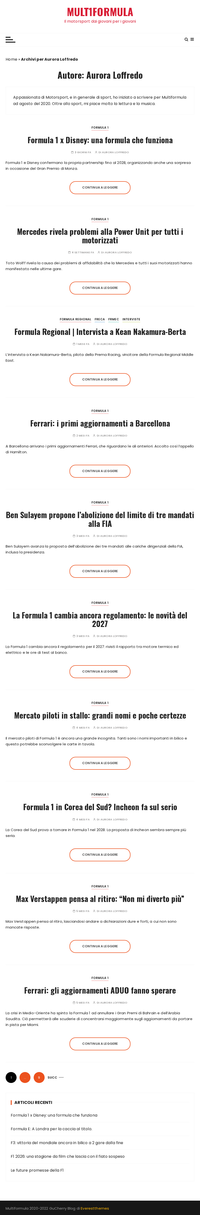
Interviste (131, 319)
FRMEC (113, 319)
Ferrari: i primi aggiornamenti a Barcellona (100, 423)
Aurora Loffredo (115, 152)
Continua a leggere (100, 187)
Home (11, 59)
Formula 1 (99, 127)
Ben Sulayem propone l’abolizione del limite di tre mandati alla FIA (100, 519)
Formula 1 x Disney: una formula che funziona (100, 139)
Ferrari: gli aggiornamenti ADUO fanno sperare (100, 990)
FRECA (100, 319)
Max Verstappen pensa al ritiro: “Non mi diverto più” (100, 898)
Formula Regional (75, 319)
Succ (53, 1077)
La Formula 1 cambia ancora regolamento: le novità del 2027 (100, 619)
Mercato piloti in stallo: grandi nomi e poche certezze (100, 715)
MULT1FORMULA (100, 11)
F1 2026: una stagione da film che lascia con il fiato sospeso (68, 1156)
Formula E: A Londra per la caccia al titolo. (51, 1129)
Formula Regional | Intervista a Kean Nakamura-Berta (100, 331)
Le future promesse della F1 (37, 1170)
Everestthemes (95, 1208)
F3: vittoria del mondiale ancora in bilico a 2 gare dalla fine (67, 1143)
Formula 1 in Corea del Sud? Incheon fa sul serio (100, 806)
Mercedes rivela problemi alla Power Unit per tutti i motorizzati (100, 236)
